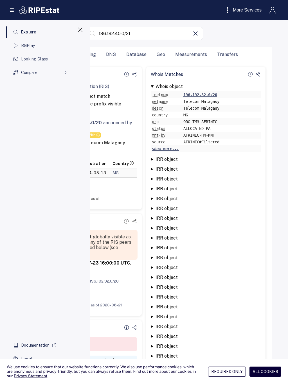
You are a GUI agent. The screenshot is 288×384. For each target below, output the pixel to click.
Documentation (35, 345)
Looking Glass (34, 59)
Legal (26, 358)
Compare (29, 72)
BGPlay (28, 45)
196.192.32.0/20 (104, 281)
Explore (28, 32)
